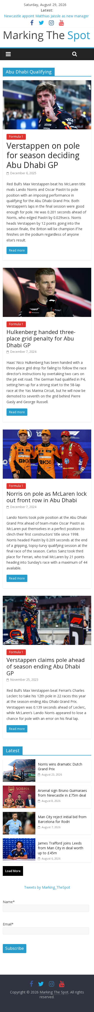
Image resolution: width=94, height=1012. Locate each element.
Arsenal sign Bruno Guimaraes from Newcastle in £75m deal (62, 793)
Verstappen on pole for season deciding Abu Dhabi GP (43, 155)
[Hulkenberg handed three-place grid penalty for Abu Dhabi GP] (47, 271)
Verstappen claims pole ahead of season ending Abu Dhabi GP (46, 666)
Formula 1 (16, 136)
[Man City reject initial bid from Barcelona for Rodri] (19, 814)
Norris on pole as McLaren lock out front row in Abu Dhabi (47, 497)
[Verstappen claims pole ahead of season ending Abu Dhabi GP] (47, 599)
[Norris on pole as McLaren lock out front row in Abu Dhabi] (47, 432)
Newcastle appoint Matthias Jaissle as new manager (46, 16)
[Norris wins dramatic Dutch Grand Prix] (19, 762)
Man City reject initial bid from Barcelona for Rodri (62, 819)
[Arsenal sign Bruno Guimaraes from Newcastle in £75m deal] (19, 788)
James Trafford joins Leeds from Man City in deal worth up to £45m (60, 848)
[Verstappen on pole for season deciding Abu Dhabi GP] (47, 83)
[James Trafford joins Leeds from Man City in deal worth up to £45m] (19, 840)
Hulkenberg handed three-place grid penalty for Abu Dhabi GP (41, 338)
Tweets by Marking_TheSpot (47, 887)
